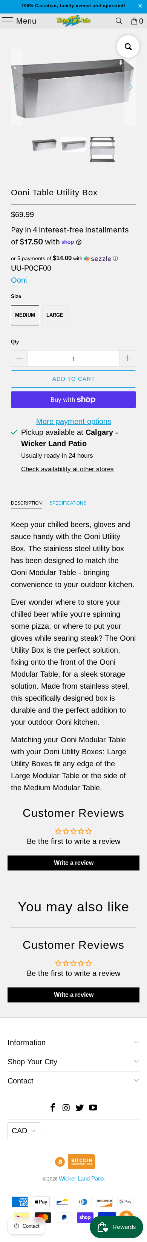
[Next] (130, 87)
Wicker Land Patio (81, 1178)
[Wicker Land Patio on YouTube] (93, 1108)
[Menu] (4, 20)
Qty (15, 342)
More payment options (73, 421)
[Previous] (17, 87)
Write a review (73, 863)
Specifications (67, 503)
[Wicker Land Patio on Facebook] (53, 1108)
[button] (73, 258)
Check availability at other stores (67, 469)
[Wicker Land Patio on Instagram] (66, 1108)
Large (54, 315)
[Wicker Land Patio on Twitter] (80, 1108)
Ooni (19, 280)
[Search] (119, 20)
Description (26, 503)
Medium (25, 315)
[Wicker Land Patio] (73, 20)
